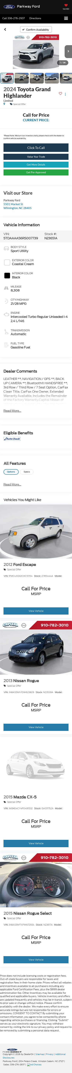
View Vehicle (36, 611)
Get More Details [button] (36, 164)
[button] (13, 18)
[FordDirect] (12, 1050)
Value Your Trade (36, 156)
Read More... (12, 411)
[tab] (11, 472)
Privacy (49, 1054)
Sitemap (39, 1054)
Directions (35, 18)
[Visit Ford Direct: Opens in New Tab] (34, 1064)
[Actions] (65, 94)
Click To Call (36, 148)
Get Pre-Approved (36, 172)
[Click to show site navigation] (66, 18)
